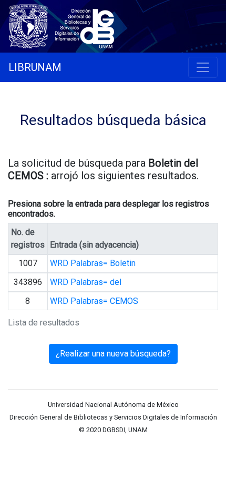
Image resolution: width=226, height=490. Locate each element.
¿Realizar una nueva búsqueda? (113, 354)
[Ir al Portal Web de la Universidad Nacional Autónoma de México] (30, 24)
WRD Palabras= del (85, 282)
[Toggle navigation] (203, 67)
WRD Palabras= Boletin (93, 263)
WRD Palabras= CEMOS (94, 301)
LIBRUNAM (34, 67)
